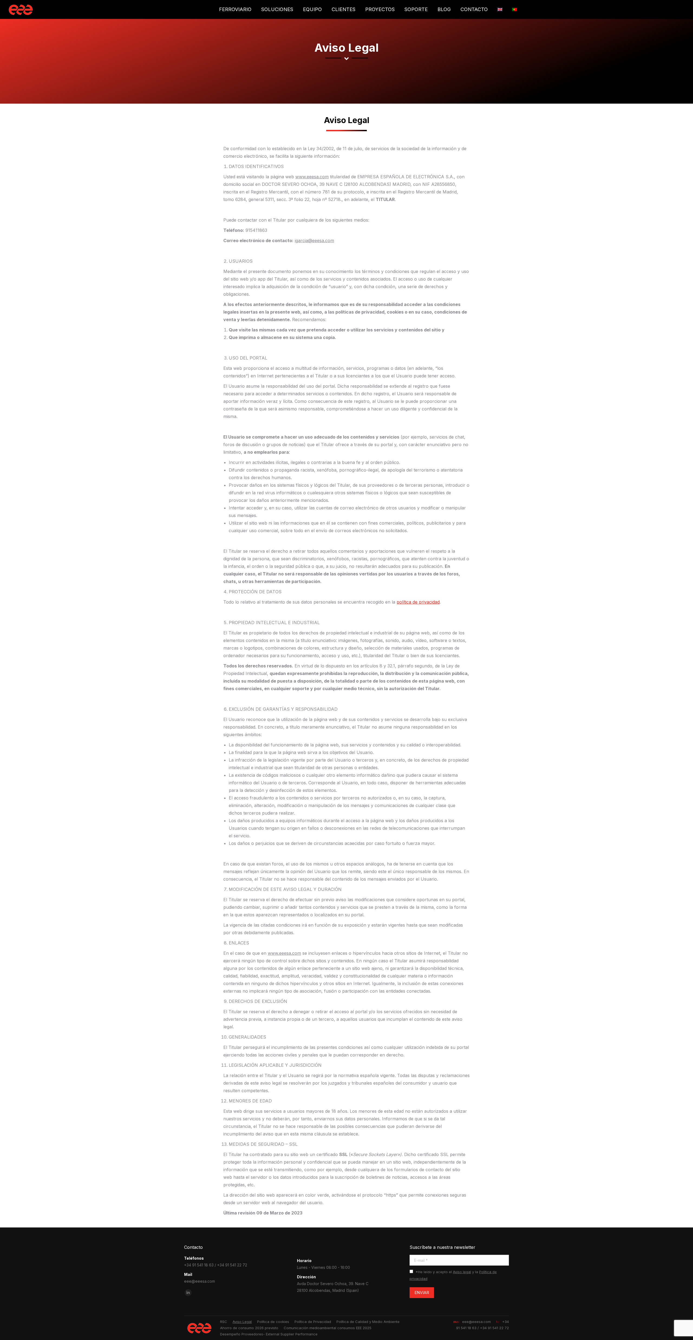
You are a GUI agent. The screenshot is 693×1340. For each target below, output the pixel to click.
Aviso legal (462, 1272)
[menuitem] (235, 9)
